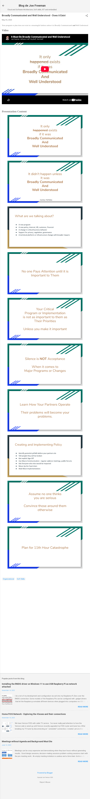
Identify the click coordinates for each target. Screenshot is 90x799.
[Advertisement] (45, 653)
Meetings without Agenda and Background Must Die (27, 741)
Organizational (8, 579)
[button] (86, 16)
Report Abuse (45, 782)
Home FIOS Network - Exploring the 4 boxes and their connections (34, 714)
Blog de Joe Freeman (32, 5)
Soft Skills (21, 579)
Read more (83, 707)
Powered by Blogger (45, 773)
